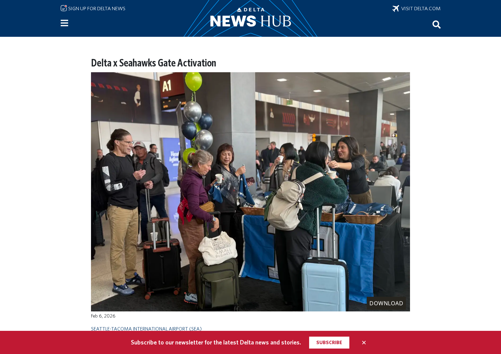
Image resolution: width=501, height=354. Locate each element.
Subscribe (329, 342)
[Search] (436, 24)
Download (386, 303)
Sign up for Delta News (96, 8)
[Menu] (64, 23)
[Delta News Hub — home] (250, 18)
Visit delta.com (420, 8)
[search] (436, 24)
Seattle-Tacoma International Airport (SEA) (146, 329)
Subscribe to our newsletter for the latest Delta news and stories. (216, 342)
